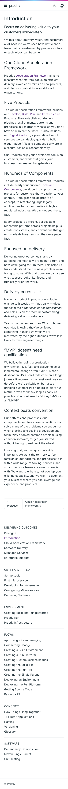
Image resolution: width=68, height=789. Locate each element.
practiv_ (15, 6)
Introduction (12, 538)
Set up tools (12, 575)
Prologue (10, 533)
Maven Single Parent (17, 754)
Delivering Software (17, 595)
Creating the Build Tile (18, 664)
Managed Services (16, 553)
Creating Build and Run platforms (26, 612)
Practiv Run (11, 617)
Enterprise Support (16, 557)
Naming (9, 721)
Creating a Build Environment (23, 650)
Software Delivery (16, 548)
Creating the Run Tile (18, 669)
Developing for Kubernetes (21, 585)
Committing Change (17, 645)
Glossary (10, 731)
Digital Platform (19, 135)
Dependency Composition (21, 749)
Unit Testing (12, 759)
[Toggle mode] (55, 5)
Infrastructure (51, 114)
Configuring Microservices (21, 590)
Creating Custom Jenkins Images (26, 660)
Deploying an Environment (21, 679)
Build (25, 114)
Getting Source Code (18, 689)
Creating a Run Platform (20, 655)
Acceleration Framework (32, 75)
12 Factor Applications (19, 717)
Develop (14, 114)
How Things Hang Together (22, 712)
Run (32, 114)
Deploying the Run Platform (22, 684)
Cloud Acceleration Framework (24, 543)
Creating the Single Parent (21, 674)
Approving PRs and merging (22, 640)
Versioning (11, 726)
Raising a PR (12, 694)
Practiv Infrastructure (18, 622)
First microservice (16, 580)
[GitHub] (62, 5)
